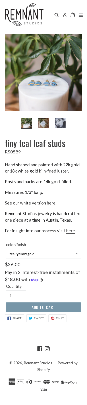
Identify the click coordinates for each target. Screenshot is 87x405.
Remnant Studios (38, 363)
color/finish (16, 244)
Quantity (14, 286)
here (51, 202)
